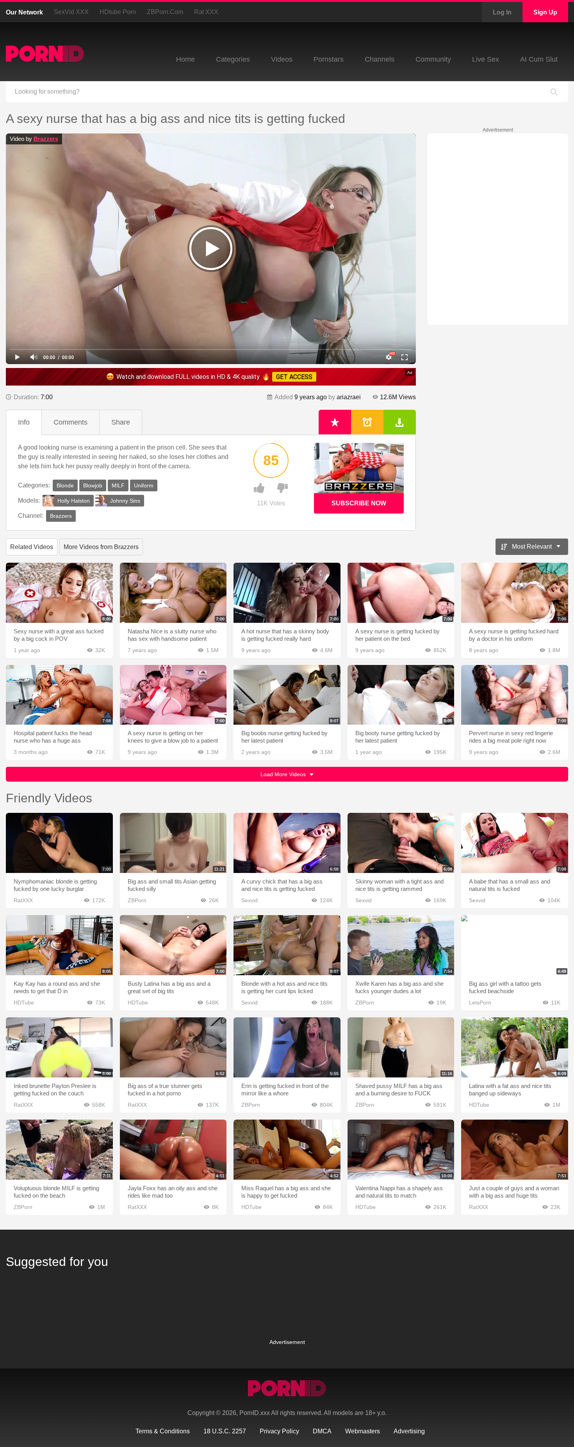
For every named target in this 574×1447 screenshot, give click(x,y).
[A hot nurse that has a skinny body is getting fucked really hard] (287, 593)
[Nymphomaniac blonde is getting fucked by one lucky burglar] (59, 843)
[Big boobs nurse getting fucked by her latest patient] (287, 695)
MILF (118, 485)
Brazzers (46, 138)
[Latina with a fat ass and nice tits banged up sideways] (514, 1047)
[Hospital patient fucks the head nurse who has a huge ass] (59, 695)
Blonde (65, 485)
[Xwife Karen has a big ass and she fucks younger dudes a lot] (401, 945)
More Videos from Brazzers (101, 547)
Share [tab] (120, 422)
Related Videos (31, 547)
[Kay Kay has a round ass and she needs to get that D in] (59, 945)
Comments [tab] (70, 422)
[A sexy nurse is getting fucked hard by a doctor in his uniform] (514, 593)
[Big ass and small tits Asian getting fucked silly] (173, 843)
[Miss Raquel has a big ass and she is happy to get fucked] (287, 1150)
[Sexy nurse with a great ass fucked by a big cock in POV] (59, 593)
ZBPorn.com (165, 12)
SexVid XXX (71, 12)
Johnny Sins (125, 501)
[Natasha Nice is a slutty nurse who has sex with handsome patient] (173, 593)
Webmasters (362, 1431)
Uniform (143, 485)
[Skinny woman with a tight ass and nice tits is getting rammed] (401, 843)
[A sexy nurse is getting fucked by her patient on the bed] (401, 593)
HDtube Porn (118, 12)
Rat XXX (206, 12)
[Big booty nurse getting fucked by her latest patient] (401, 695)
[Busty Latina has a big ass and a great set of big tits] (173, 945)
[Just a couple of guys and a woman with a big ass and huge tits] (514, 1150)
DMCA (322, 1431)
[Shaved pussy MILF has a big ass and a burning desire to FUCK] (401, 1047)
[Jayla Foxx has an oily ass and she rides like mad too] (173, 1150)
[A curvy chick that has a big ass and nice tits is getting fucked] (287, 843)
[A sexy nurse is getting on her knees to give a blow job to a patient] (173, 695)
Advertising (409, 1431)
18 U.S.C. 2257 (224, 1431)
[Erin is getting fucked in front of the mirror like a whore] (287, 1047)
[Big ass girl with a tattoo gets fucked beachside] (514, 945)
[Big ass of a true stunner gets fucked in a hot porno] (173, 1047)
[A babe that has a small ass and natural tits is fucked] (514, 843)
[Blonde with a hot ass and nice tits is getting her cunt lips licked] (287, 945)
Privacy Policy (279, 1431)
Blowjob (92, 485)
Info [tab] (24, 422)
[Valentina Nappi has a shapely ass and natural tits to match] (401, 1150)
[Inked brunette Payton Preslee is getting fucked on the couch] (59, 1047)
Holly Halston (73, 501)
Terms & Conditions (162, 1431)
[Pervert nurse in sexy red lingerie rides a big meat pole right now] (514, 695)
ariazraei (349, 397)
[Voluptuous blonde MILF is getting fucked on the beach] (59, 1150)
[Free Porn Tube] (45, 54)
